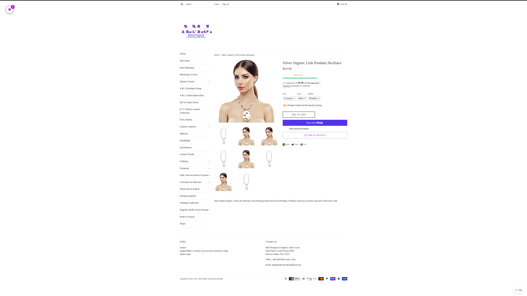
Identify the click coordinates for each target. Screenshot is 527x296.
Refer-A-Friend (187, 217)
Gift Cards (185, 61)
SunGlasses (186, 147)
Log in (216, 4)
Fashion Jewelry (195, 127)
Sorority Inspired (188, 196)
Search (183, 247)
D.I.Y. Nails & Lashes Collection (190, 111)
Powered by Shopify (215, 279)
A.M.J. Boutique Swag (190, 88)
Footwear (195, 168)
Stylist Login (185, 254)
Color (299, 94)
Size (284, 94)
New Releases (187, 68)
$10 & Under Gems (189, 102)
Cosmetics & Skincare (195, 182)
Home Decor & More (190, 189)
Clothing (195, 161)
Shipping (286, 86)
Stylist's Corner (195, 81)
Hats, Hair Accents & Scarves (195, 175)
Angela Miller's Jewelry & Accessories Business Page (204, 251)
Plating (310, 94)
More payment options (299, 128)
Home (183, 54)
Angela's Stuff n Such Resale (195, 210)
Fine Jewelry (186, 120)
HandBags (185, 140)
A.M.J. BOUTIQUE (200, 279)
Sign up (225, 4)
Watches (184, 134)
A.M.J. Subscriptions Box (192, 95)
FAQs (182, 224)
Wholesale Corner (188, 74)
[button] (315, 83)
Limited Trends (187, 154)
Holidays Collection (189, 203)
